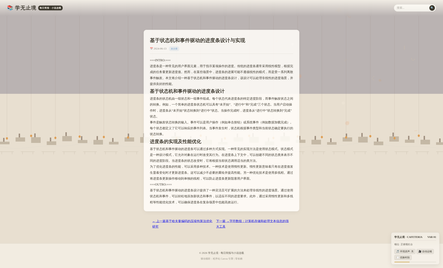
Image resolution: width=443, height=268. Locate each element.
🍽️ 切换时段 (403, 257)
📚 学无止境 (34, 8)
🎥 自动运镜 (425, 251)
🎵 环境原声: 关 (405, 251)
